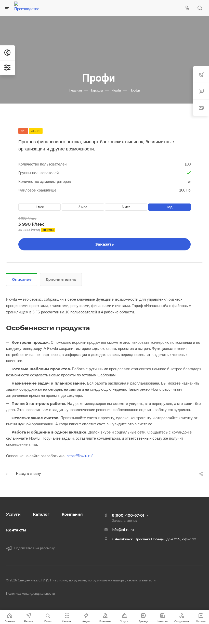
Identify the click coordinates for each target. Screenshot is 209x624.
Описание (22, 279)
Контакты (16, 530)
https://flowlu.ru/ (80, 456)
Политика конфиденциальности (30, 593)
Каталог (41, 514)
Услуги (13, 514)
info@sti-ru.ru (123, 530)
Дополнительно (61, 279)
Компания (72, 514)
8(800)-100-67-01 (128, 515)
